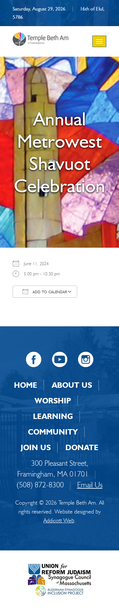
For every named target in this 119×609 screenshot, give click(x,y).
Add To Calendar (49, 292)
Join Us (36, 447)
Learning (53, 416)
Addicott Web (58, 520)
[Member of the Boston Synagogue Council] (59, 579)
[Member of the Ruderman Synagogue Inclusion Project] (59, 590)
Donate (81, 447)
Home (25, 385)
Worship (53, 400)
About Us (72, 385)
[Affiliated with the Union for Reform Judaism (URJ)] (59, 568)
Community (53, 431)
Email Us (89, 484)
